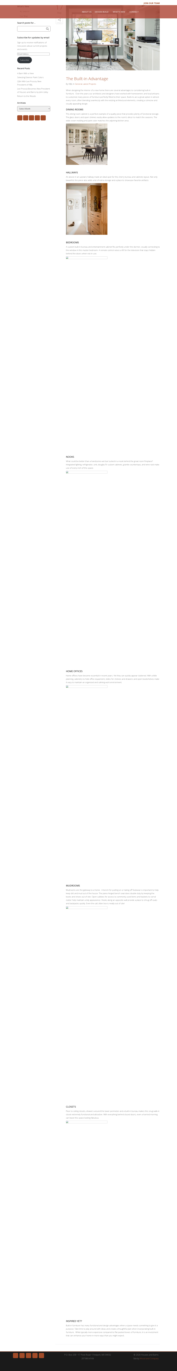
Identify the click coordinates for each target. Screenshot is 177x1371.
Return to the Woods (26, 96)
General (78, 84)
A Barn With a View (25, 73)
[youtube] (37, 117)
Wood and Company (149, 1358)
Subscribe (24, 60)
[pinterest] (25, 117)
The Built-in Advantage (87, 78)
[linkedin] (31, 117)
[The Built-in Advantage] (113, 38)
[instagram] (43, 117)
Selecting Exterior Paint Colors (30, 77)
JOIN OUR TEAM (152, 3)
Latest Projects (89, 84)
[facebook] (19, 117)
